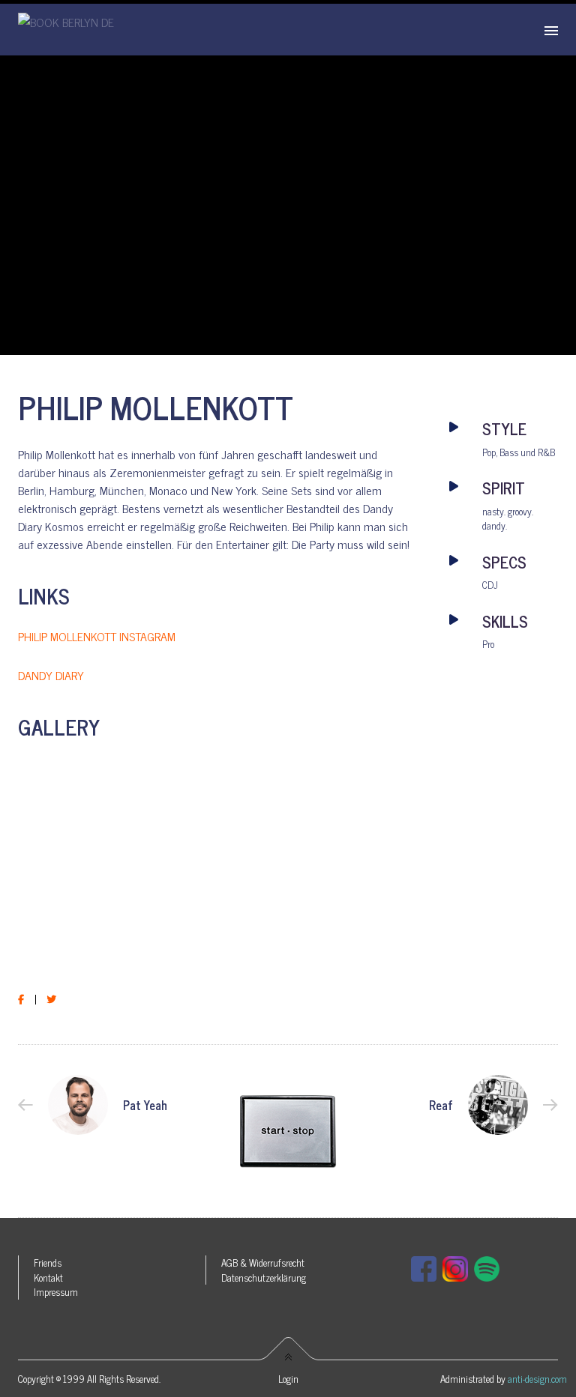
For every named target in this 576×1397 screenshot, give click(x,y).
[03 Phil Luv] (351, 824)
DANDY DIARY (51, 675)
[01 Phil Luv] (85, 768)
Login (288, 1379)
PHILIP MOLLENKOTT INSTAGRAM (97, 636)
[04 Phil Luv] (85, 932)
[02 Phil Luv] (218, 802)
